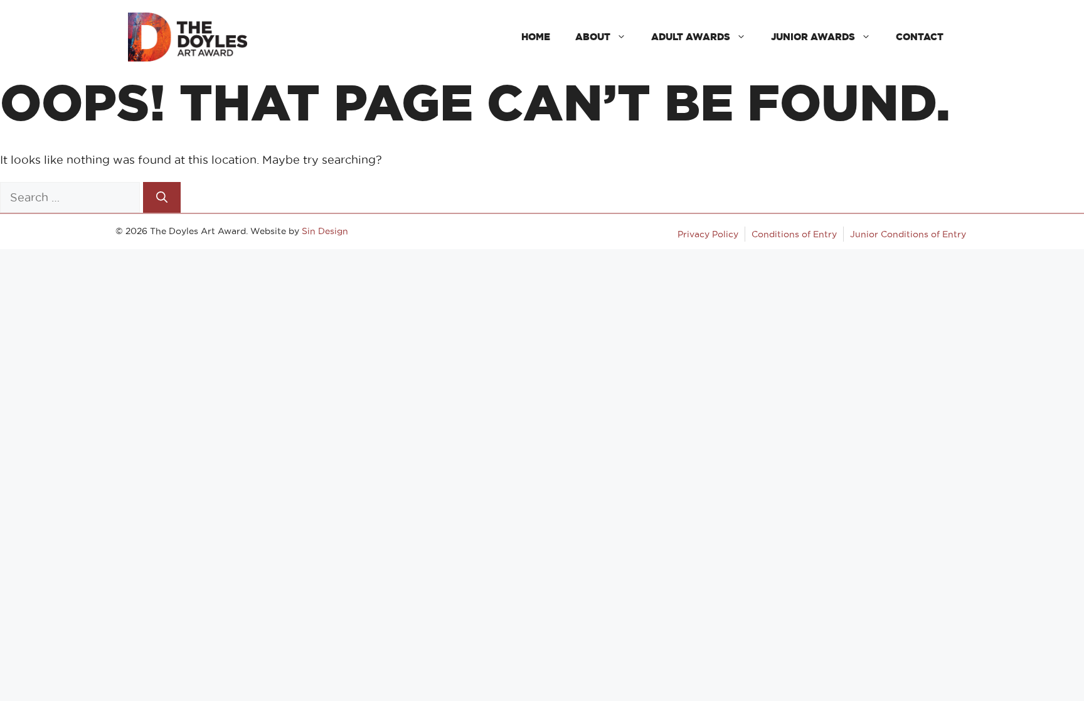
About (592, 36)
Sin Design (325, 231)
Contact (919, 36)
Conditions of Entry (794, 234)
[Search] (162, 197)
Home (535, 36)
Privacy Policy (708, 234)
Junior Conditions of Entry (908, 234)
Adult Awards (690, 36)
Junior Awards (813, 36)
